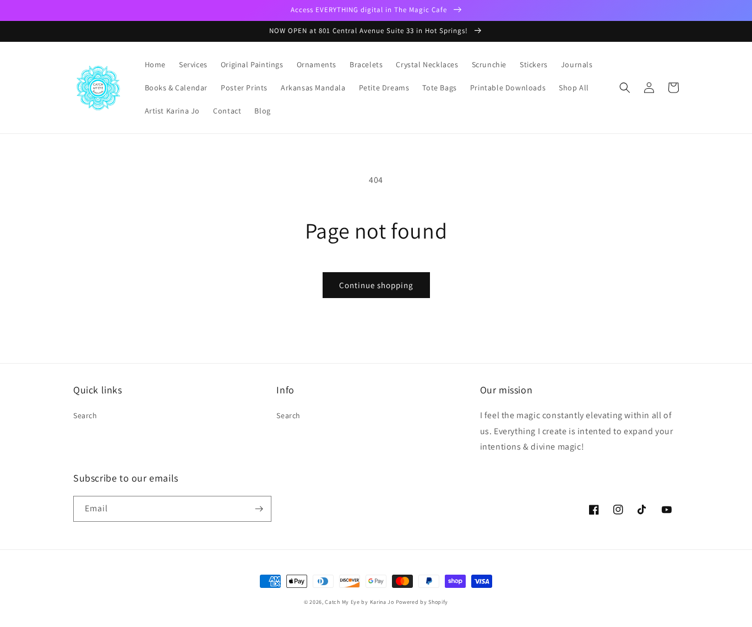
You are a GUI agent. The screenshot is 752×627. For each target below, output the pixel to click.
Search (85, 415)
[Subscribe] (259, 509)
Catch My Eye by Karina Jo (359, 602)
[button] (625, 87)
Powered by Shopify (422, 602)
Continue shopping (376, 285)
